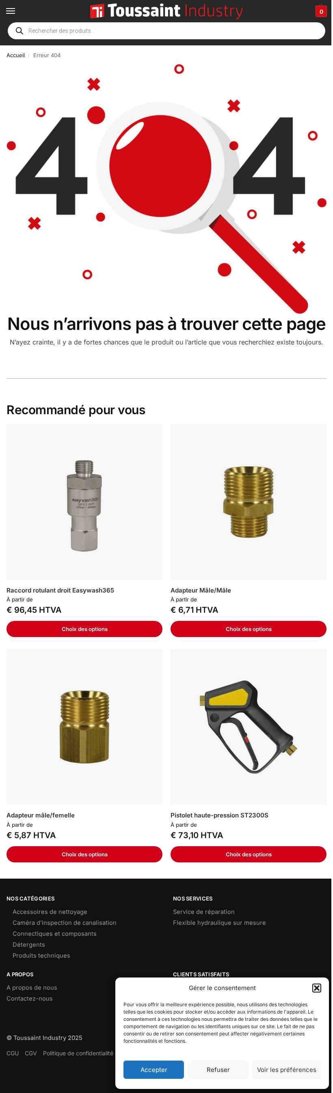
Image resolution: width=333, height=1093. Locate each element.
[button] (317, 988)
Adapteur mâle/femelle (40, 815)
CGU (12, 1053)
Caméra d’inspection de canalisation (65, 922)
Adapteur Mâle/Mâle (201, 590)
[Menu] (18, 11)
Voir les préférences (286, 1070)
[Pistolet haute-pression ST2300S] (249, 727)
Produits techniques (41, 955)
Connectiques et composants (55, 933)
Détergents (29, 944)
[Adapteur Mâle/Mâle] (249, 502)
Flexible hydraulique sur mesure (219, 922)
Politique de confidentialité (78, 1053)
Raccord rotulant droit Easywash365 (60, 590)
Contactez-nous (29, 998)
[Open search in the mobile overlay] (166, 31)
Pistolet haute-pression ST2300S (219, 815)
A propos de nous (31, 987)
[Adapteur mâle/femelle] (84, 727)
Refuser (218, 1070)
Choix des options (85, 629)
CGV (31, 1053)
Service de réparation (204, 911)
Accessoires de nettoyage (50, 911)
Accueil (15, 55)
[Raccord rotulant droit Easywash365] (84, 502)
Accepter (154, 1070)
